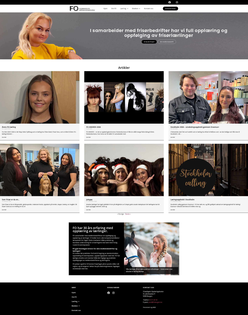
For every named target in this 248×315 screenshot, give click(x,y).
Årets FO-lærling (9, 127)
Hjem (105, 8)
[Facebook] (169, 2)
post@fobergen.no (155, 302)
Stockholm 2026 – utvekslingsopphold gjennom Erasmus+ (194, 127)
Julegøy (89, 199)
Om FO (113, 8)
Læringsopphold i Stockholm (182, 199)
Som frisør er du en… (10, 199)
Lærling (123, 8)
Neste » (128, 214)
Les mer (4, 137)
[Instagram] (177, 2)
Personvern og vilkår (149, 307)
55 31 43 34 (153, 300)
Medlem (135, 8)
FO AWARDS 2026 (93, 127)
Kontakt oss (148, 8)
